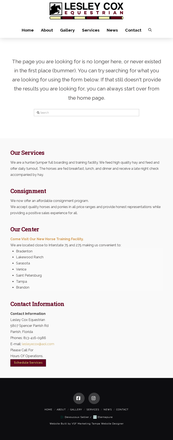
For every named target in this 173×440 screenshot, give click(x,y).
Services (92, 409)
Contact (122, 409)
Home (48, 409)
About (61, 409)
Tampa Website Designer (108, 423)
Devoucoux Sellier (77, 417)
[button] (150, 30)
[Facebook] (79, 398)
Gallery (76, 409)
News (108, 409)
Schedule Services (28, 362)
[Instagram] (94, 398)
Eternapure (105, 417)
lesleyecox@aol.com (38, 344)
